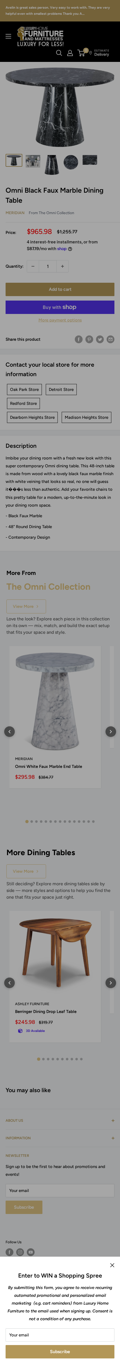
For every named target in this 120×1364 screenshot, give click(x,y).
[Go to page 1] (26, 821)
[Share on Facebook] (79, 339)
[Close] (112, 1265)
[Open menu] (8, 36)
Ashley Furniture (32, 1004)
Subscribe (60, 1351)
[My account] (70, 53)
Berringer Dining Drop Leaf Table (45, 1011)
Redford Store (23, 403)
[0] (81, 53)
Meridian (15, 213)
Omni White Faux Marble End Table (48, 766)
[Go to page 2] (31, 821)
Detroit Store (61, 389)
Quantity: (14, 266)
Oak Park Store (24, 389)
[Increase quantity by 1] (62, 266)
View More (23, 606)
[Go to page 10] (69, 821)
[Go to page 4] (41, 821)
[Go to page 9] (65, 821)
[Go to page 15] (93, 821)
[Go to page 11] (74, 821)
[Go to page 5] (46, 821)
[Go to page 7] (55, 821)
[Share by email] (110, 339)
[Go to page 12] (79, 821)
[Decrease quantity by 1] (33, 266)
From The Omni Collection (51, 213)
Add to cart (60, 289)
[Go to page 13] (84, 821)
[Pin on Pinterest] (89, 339)
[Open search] (59, 53)
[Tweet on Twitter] (100, 339)
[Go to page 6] (50, 821)
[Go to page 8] (60, 821)
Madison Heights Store (86, 417)
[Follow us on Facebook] (9, 1252)
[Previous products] (9, 731)
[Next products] (110, 731)
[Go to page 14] (88, 821)
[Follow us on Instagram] (20, 1252)
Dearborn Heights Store (32, 417)
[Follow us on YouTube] (31, 1252)
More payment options (60, 320)
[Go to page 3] (36, 821)
